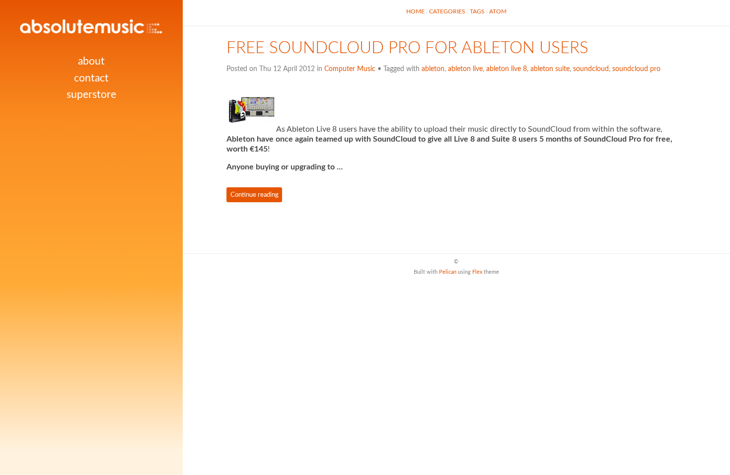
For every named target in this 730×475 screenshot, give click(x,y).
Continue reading (254, 194)
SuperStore (91, 94)
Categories (447, 11)
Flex (477, 272)
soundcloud (591, 69)
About (91, 61)
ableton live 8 (506, 69)
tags (477, 11)
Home (415, 11)
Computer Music (349, 69)
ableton (433, 69)
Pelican (447, 272)
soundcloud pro (636, 69)
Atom (498, 11)
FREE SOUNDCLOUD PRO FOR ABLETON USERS (407, 48)
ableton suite (550, 69)
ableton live (465, 69)
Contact (91, 78)
